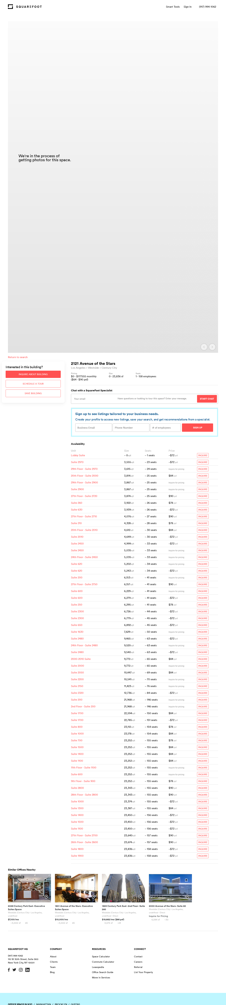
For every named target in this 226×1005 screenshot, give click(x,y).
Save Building (33, 393)
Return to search (18, 357)
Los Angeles (78, 367)
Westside (93, 367)
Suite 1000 (77, 733)
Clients (54, 961)
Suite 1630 (77, 631)
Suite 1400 (77, 754)
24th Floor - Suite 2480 (84, 645)
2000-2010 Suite (81, 659)
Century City (109, 367)
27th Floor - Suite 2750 (84, 584)
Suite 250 (76, 604)
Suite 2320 (77, 692)
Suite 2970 (77, 462)
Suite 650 (76, 625)
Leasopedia (98, 967)
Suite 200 (76, 577)
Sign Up (197, 427)
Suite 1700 (77, 713)
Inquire (202, 455)
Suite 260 (76, 502)
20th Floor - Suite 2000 (84, 475)
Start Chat (207, 398)
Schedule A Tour (33, 383)
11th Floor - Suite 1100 (83, 767)
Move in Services (101, 977)
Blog (52, 972)
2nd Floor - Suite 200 (83, 706)
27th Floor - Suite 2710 (84, 516)
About (53, 956)
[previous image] (204, 347)
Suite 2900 (77, 489)
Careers (138, 961)
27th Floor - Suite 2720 (84, 496)
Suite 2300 (77, 611)
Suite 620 (76, 563)
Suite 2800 (77, 787)
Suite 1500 (77, 747)
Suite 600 (77, 591)
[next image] (212, 347)
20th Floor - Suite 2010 (84, 530)
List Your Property (143, 972)
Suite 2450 (77, 543)
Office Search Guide (102, 972)
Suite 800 (77, 726)
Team (53, 967)
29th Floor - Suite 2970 (84, 468)
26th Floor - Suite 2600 (84, 842)
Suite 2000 (77, 665)
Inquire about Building (33, 374)
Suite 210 (76, 523)
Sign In (188, 6)
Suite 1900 (77, 855)
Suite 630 (76, 509)
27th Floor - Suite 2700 (84, 835)
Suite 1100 (77, 760)
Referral (138, 967)
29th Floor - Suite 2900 (84, 482)
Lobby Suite (78, 455)
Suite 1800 (77, 849)
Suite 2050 (77, 672)
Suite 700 (76, 740)
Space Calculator (101, 956)
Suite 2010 (77, 536)
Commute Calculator (103, 961)
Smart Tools (173, 6)
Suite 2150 (77, 686)
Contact (138, 956)
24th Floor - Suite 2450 (84, 557)
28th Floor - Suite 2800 (84, 794)
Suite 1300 (77, 808)
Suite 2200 (77, 679)
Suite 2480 (77, 638)
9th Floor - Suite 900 (83, 781)
